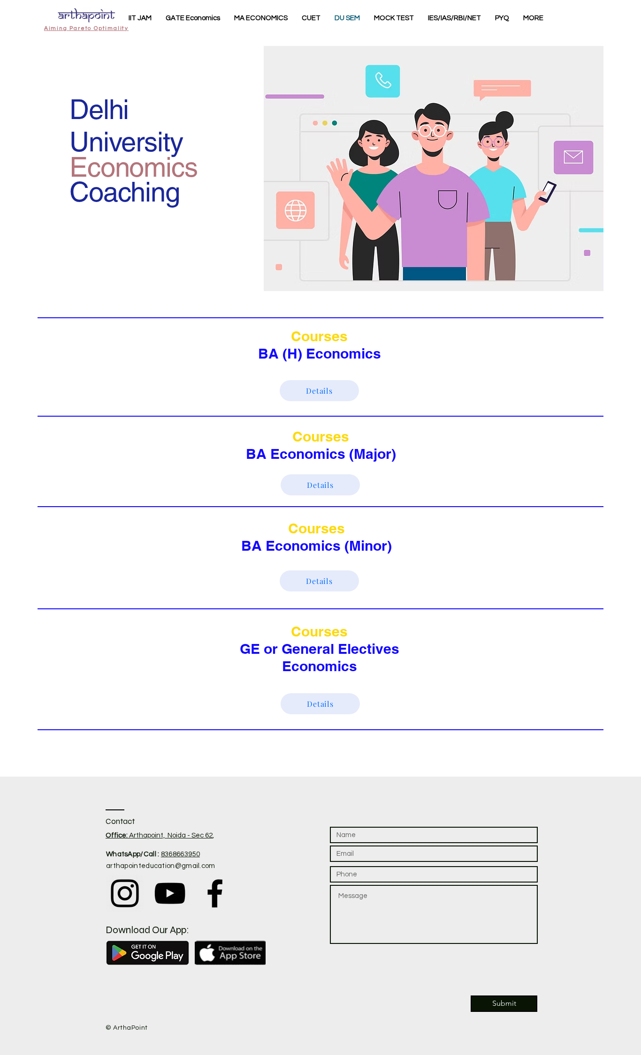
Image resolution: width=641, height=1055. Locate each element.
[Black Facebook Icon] (215, 893)
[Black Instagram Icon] (125, 893)
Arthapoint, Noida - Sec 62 (159, 835)
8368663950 (180, 854)
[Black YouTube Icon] (170, 893)
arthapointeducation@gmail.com (160, 865)
